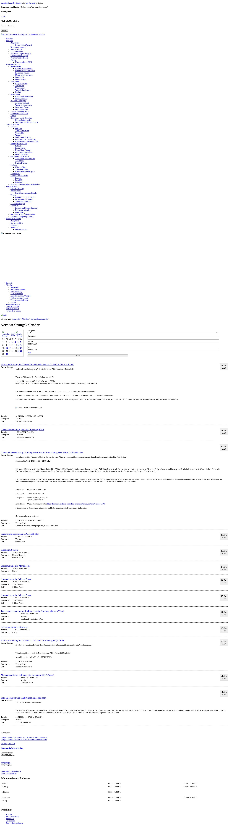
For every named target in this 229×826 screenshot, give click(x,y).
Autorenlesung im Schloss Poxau (16, 579)
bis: (29, 347)
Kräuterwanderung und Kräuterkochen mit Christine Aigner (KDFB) (32, 640)
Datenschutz (10, 821)
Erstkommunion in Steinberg (14, 627)
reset (29, 352)
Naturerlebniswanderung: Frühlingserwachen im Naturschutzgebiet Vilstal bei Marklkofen (42, 452)
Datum (30, 342)
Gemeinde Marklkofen (12, 748)
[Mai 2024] (19, 336)
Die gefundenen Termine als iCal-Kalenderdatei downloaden (24, 740)
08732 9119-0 (6, 763)
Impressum (10, 819)
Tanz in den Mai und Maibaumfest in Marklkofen (23, 698)
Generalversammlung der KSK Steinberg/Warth (22, 429)
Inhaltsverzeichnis (12, 817)
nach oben (11, 744)
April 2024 (13, 334)
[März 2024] (6, 336)
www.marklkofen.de (8, 774)
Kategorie (31, 331)
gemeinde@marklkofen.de (11, 771)
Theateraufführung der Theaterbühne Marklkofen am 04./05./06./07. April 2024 (37, 364)
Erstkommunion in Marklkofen (15, 566)
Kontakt (9, 814)
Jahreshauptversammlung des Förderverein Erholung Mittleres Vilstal (32, 611)
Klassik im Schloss (9, 550)
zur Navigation (15, 3)
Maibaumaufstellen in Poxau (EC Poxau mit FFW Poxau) (27, 675)
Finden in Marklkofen (10, 21)
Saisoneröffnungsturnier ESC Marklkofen (20, 534)
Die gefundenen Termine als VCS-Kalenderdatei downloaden (24, 737)
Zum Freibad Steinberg (14, 823)
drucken (4, 744)
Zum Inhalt (5, 3)
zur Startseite (30, 3)
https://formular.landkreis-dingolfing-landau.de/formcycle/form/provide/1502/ (76, 504)
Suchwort (31, 336)
